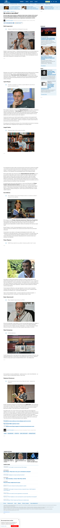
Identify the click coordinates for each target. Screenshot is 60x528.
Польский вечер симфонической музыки (12, 482)
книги (5, 433)
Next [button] (57, 8)
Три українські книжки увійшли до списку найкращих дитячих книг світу (17, 421)
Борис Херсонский (23, 433)
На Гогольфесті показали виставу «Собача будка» (15, 467)
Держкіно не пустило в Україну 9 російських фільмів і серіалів (15, 485)
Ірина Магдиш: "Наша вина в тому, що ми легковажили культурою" (17, 471)
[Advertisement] (21, 65)
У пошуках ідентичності (40, 4)
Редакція (19, 503)
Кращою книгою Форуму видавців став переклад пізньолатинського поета (19, 426)
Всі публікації (43, 65)
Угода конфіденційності (34, 503)
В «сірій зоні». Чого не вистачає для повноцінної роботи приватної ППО (48, 39)
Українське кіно (6, 4)
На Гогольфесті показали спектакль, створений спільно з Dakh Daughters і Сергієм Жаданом (20, 490)
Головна (5, 11)
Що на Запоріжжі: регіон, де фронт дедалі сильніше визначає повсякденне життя (47, 86)
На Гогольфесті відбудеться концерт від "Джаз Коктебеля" (14, 474)
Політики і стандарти (25, 503)
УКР (53, 1)
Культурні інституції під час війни (24, 4)
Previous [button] (3, 8)
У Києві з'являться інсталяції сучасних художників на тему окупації (16, 493)
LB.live (36, 1)
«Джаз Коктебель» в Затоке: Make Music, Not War (15, 478)
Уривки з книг (47, 4)
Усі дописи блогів (44, 94)
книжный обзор (32, 433)
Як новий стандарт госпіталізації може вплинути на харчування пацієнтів (51, 73)
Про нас (5, 503)
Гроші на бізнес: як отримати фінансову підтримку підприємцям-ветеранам (48, 58)
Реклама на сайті (10, 503)
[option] (12, 8)
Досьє (31, 1)
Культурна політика (13, 4)
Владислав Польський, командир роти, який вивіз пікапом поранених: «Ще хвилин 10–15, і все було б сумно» (49, 8)
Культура (8, 11)
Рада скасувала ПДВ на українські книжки (11, 423)
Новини (21, 1)
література (17, 433)
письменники (11, 433)
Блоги (27, 1)
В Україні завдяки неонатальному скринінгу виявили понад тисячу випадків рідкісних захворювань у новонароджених (32, 8)
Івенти (15, 503)
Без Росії (33, 4)
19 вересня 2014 (12, 11)
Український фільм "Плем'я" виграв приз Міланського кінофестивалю (16, 500)
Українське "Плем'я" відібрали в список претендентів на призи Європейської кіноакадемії (20, 496)
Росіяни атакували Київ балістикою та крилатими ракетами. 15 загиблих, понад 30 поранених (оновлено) (14, 8)
